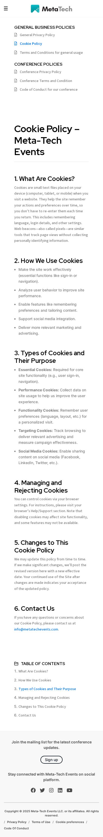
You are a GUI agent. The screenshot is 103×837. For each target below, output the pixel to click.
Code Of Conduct (16, 828)
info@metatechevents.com (36, 629)
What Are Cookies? (33, 671)
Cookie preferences (70, 822)
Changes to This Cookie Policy (42, 706)
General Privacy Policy (37, 35)
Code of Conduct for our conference (49, 89)
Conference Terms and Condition (46, 81)
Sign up (51, 759)
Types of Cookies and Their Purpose (47, 689)
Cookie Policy (31, 43)
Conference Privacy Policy (40, 72)
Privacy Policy (16, 822)
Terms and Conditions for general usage (51, 52)
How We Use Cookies (34, 680)
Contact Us (27, 715)
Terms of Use (41, 822)
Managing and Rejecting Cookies (44, 697)
